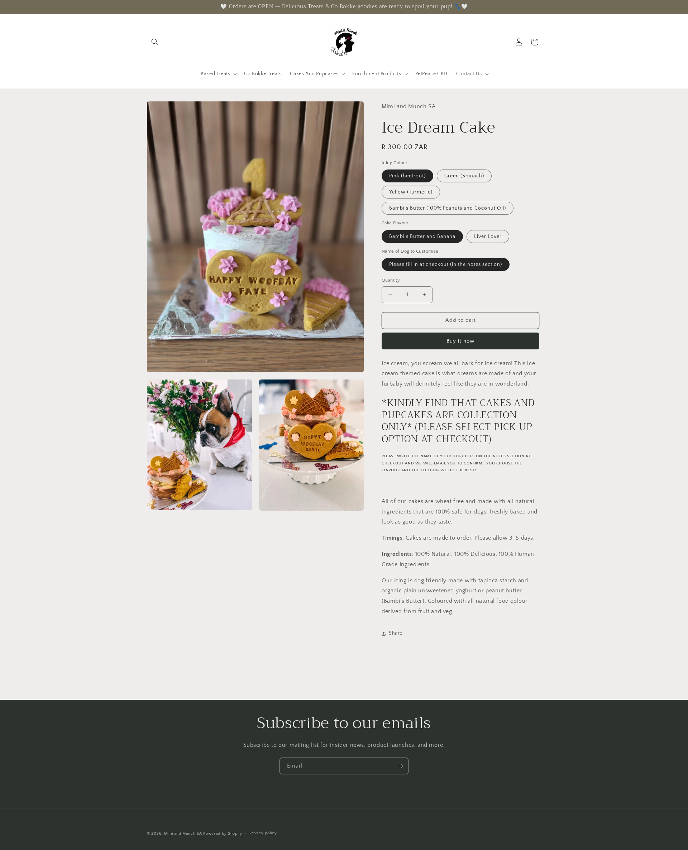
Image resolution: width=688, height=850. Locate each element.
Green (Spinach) (464, 176)
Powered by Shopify (222, 833)
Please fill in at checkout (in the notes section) (445, 264)
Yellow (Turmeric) (411, 192)
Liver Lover (488, 236)
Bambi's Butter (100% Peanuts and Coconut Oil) (447, 208)
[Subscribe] (400, 766)
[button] (155, 42)
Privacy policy (263, 833)
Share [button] (395, 633)
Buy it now (460, 341)
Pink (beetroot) (407, 176)
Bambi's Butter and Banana (422, 236)
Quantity (391, 280)
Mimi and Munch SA (183, 833)
